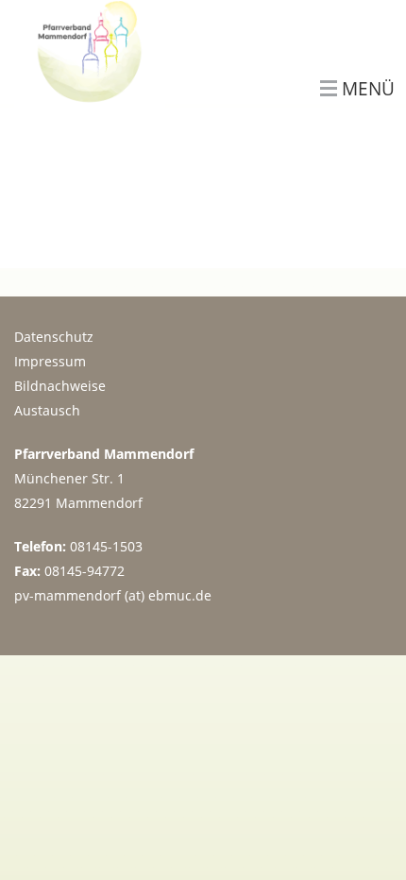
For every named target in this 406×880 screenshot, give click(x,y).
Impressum (50, 361)
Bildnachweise (60, 386)
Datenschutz (53, 337)
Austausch (47, 410)
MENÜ (368, 88)
